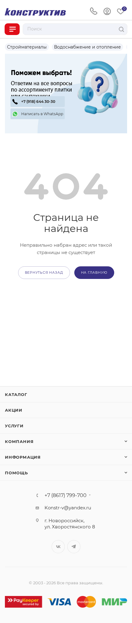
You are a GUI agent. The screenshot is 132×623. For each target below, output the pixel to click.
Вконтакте (58, 546)
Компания (19, 441)
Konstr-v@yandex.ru (68, 508)
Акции (13, 410)
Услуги (14, 425)
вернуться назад (44, 272)
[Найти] (121, 29)
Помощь (16, 472)
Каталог (16, 394)
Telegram (73, 546)
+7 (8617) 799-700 (66, 495)
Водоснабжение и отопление (87, 47)
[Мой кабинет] (107, 11)
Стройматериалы (27, 47)
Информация (23, 457)
